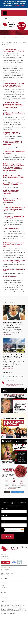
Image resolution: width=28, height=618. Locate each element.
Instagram (4, 597)
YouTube (4, 592)
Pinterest (4, 594)
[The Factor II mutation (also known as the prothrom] (14, 481)
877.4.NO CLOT (8, 570)
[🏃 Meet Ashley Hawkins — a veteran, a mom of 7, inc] (14, 455)
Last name (4, 515)
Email (3, 522)
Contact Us (4, 556)
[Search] (24, 18)
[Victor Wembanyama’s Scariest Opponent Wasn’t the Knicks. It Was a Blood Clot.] (14, 320)
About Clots (7, 37)
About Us (4, 554)
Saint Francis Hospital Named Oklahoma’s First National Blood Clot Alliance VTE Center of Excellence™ (13, 357)
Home (2, 37)
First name (4, 508)
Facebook (4, 587)
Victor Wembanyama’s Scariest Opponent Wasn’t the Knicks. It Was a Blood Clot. (13, 324)
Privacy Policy (5, 558)
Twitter (3, 585)
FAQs (11, 37)
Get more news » (7, 372)
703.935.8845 (7, 569)
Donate (7, 562)
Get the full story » (8, 334)
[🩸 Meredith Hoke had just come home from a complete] (14, 404)
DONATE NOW (19, 5)
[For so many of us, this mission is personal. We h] (14, 430)
